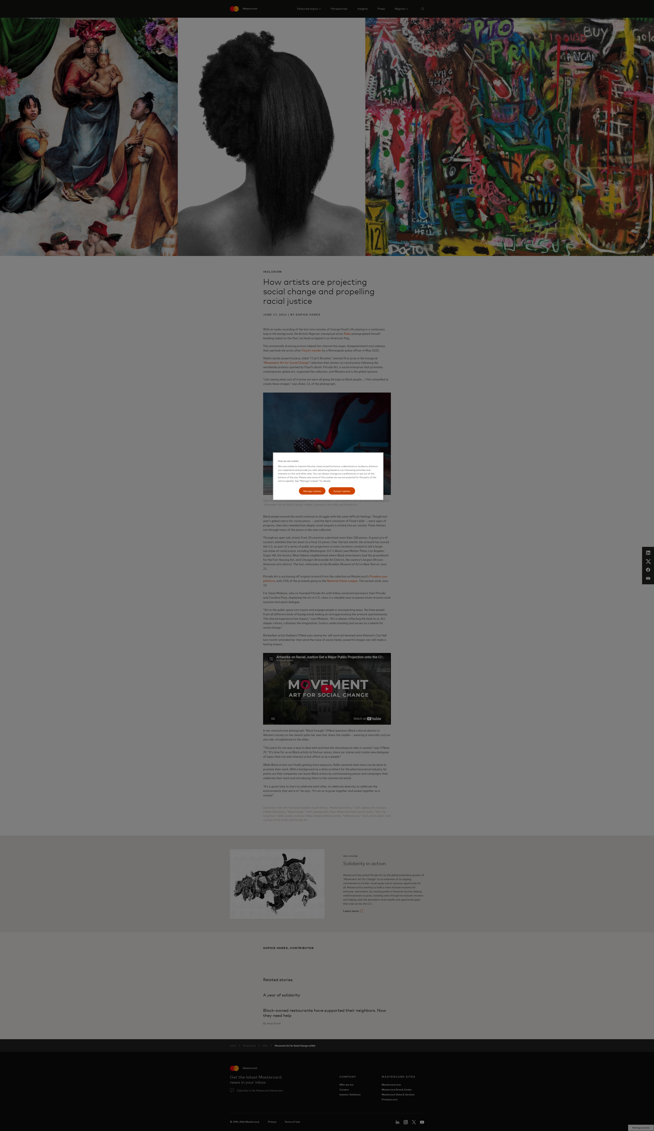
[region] (328, 476)
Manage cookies (312, 491)
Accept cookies (341, 491)
